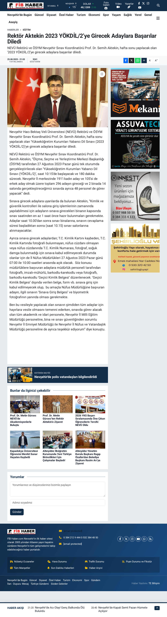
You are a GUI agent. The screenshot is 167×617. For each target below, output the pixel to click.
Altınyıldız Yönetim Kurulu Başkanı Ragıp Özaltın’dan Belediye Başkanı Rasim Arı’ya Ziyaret (87, 457)
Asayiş (13, 22)
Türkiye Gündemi (40, 583)
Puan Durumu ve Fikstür (139, 561)
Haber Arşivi (95, 567)
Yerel (138, 15)
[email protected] (73, 531)
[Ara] (158, 5)
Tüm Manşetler (22, 567)
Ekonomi (94, 15)
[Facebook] (120, 539)
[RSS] (150, 539)
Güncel (39, 15)
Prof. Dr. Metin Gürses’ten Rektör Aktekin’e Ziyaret (53, 418)
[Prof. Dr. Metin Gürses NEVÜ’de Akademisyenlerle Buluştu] (25, 404)
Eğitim (26, 29)
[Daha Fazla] (144, 60)
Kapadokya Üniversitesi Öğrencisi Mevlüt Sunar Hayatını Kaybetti (24, 454)
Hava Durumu (59, 561)
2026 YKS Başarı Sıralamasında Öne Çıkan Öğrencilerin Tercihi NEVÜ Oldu (90, 420)
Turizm (81, 15)
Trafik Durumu (96, 561)
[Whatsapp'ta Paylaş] (138, 60)
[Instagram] (132, 539)
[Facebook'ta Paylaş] (125, 60)
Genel (148, 15)
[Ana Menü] (158, 18)
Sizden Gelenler (59, 583)
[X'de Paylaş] (131, 60)
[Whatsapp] (144, 539)
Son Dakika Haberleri (62, 567)
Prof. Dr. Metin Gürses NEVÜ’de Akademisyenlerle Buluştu (23, 420)
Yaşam (116, 15)
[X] (126, 539)
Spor (106, 15)
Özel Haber (66, 15)
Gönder (17, 512)
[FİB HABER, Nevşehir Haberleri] (25, 6)
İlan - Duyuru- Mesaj (18, 583)
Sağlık (128, 15)
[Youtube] (138, 539)
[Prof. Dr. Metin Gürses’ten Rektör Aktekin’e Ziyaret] (58, 404)
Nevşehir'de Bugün (19, 15)
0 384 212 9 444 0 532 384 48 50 (80, 537)
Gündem (95, 580)
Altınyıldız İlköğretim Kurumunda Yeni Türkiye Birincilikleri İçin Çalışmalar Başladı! (57, 455)
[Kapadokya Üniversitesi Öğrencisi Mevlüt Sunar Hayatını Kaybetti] (25, 439)
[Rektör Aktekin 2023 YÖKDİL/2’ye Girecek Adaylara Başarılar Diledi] (57, 97)
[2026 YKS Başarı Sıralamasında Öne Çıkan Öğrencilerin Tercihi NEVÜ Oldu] (90, 404)
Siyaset (51, 15)
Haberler (13, 29)
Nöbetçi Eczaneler (24, 561)
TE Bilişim (154, 583)
